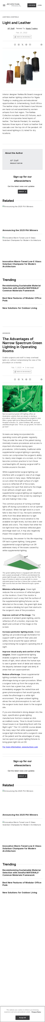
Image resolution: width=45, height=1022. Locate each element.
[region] (22, 1014)
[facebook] (15, 45)
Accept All (22, 1017)
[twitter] (22, 45)
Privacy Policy (36, 1012)
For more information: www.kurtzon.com (20, 747)
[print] (41, 45)
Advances (6, 333)
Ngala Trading (31, 28)
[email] (30, 45)
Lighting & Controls (11, 17)
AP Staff (11, 28)
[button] (4, 5)
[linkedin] (19, 45)
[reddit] (26, 45)
